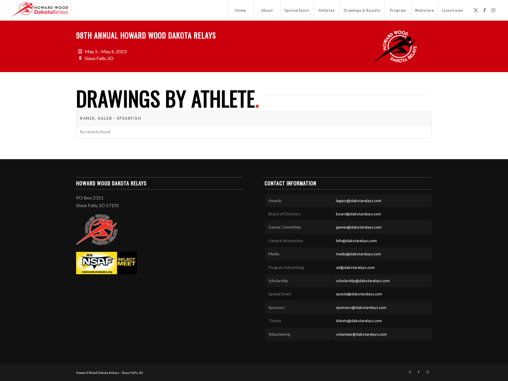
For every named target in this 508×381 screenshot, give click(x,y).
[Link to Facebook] (484, 10)
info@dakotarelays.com (356, 240)
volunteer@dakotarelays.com (361, 334)
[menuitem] (240, 10)
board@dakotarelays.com (358, 214)
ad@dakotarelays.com (355, 267)
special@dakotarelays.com (359, 294)
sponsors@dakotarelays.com (361, 307)
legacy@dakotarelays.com (358, 200)
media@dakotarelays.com (358, 254)
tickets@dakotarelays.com (359, 320)
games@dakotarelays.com (359, 227)
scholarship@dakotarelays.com (363, 280)
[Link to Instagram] (493, 10)
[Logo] (39, 10)
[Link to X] (475, 10)
